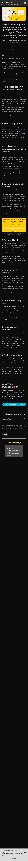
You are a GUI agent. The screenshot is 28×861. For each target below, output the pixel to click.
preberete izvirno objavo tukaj (8, 426)
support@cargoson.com (17, 430)
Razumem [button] (14, 858)
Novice (5, 434)
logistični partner (16, 131)
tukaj (7, 855)
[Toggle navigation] (25, 3)
